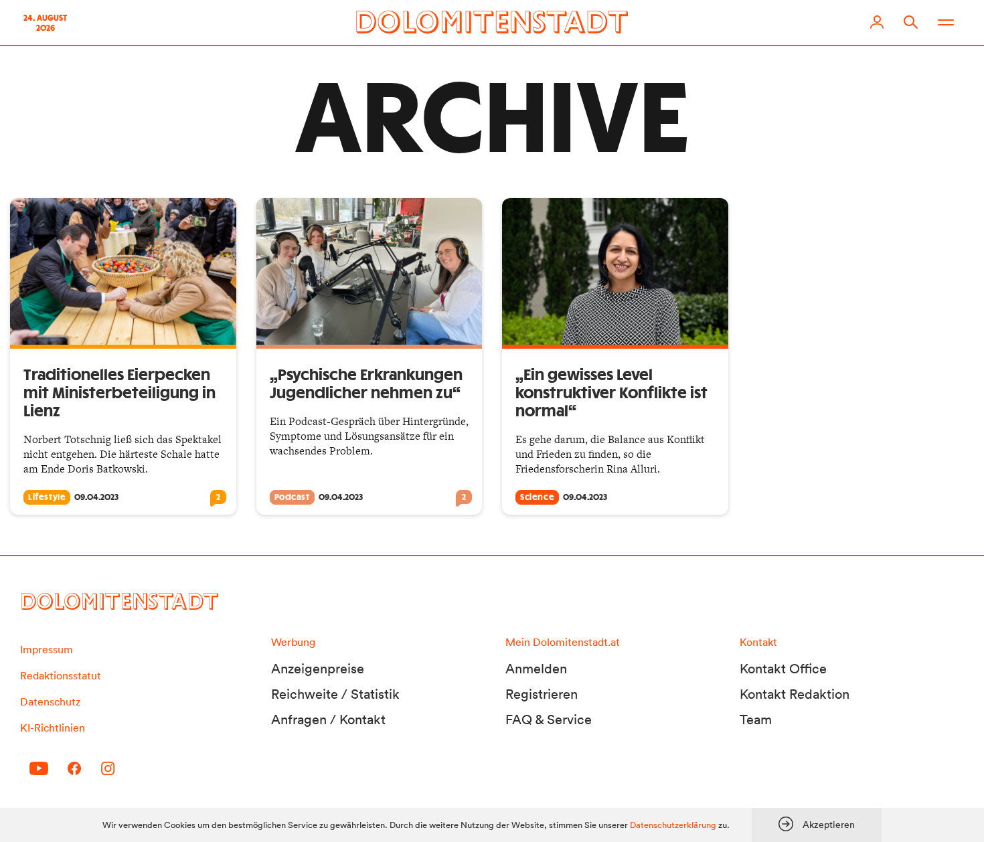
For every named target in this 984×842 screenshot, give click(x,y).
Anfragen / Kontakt (328, 719)
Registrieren (541, 694)
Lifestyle (47, 497)
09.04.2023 (96, 497)
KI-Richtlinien (52, 727)
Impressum (46, 649)
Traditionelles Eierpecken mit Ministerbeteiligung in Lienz (119, 393)
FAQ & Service (548, 719)
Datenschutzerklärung (673, 825)
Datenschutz (50, 701)
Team (756, 719)
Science (537, 497)
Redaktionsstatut (60, 675)
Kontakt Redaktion (794, 694)
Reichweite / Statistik (335, 694)
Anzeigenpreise (317, 669)
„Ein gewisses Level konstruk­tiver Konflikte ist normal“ (611, 393)
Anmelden (536, 669)
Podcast (292, 497)
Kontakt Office (783, 669)
